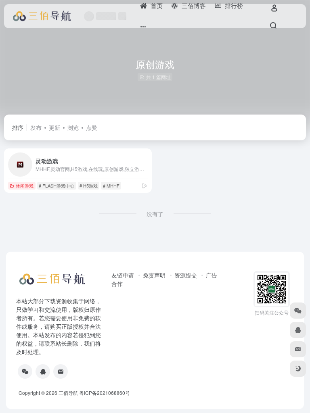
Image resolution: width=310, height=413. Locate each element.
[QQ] (43, 371)
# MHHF (111, 185)
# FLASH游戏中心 (56, 185)
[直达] (144, 185)
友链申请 (122, 275)
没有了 (155, 214)
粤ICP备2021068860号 (104, 392)
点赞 (91, 127)
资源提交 (185, 275)
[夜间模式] (298, 369)
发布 (36, 127)
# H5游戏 (89, 185)
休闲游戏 (25, 185)
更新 (54, 127)
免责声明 (154, 275)
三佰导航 (68, 392)
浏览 (73, 127)
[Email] (60, 371)
